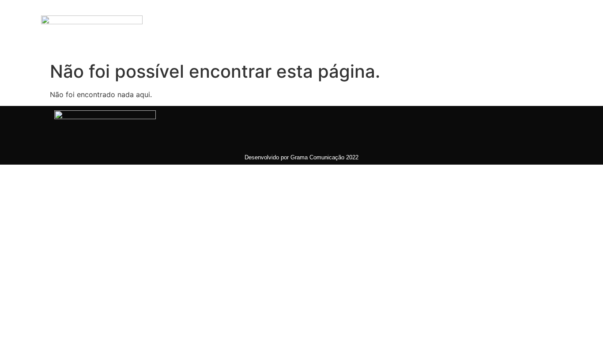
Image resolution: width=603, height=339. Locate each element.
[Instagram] (332, 28)
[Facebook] (295, 28)
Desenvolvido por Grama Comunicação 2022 (301, 157)
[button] (520, 28)
